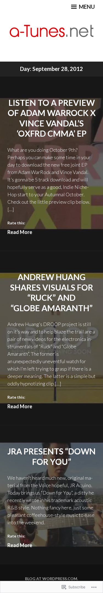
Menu (86, 6)
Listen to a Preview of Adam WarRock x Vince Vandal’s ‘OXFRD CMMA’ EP (52, 118)
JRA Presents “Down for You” (51, 456)
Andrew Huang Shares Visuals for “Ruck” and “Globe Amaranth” (51, 292)
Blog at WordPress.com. (51, 578)
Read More (19, 232)
